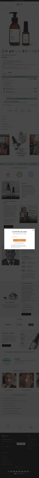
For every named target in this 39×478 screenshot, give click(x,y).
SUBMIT (19, 240)
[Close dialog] (33, 230)
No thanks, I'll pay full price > (19, 242)
